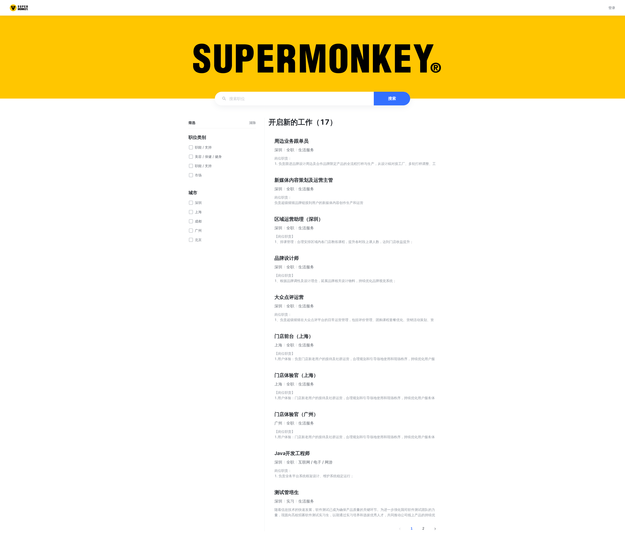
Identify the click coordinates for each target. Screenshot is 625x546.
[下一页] (435, 528)
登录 (611, 8)
